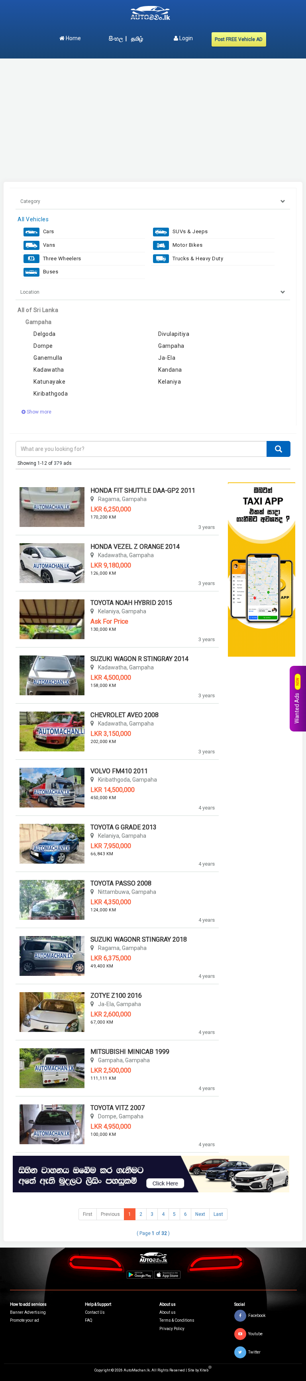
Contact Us (95, 1312)
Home (73, 38)
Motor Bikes (186, 245)
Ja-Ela (166, 358)
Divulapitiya (173, 334)
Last (218, 1214)
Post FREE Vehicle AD (239, 39)
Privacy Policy (171, 1328)
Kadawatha (48, 370)
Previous (110, 1214)
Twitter (254, 1352)
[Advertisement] (153, 120)
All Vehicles (33, 219)
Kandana (170, 370)
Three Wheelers (61, 258)
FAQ (88, 1320)
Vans (48, 245)
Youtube (255, 1334)
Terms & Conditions (176, 1320)
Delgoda (44, 334)
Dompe (43, 346)
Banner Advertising (28, 1312)
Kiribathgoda (50, 393)
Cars (47, 231)
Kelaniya (169, 381)
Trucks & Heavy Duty (197, 258)
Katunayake (49, 381)
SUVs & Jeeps (189, 231)
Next (200, 1214)
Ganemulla (48, 358)
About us (167, 1312)
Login (185, 38)
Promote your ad (24, 1320)
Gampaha (39, 322)
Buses (49, 272)
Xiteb (206, 1370)
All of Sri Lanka (38, 310)
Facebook (256, 1315)
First (87, 1214)
